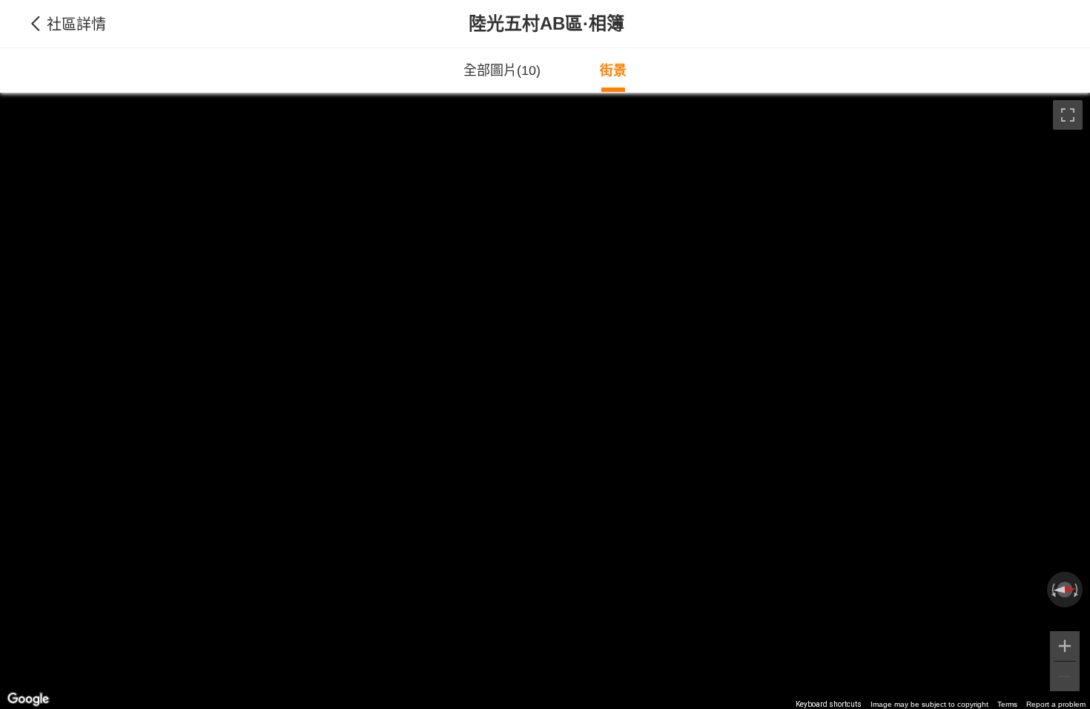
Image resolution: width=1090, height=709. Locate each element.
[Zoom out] (1065, 676)
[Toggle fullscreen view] (1068, 115)
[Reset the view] (1064, 589)
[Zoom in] (1065, 646)
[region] (545, 401)
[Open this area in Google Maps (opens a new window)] (28, 699)
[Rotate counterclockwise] (1052, 589)
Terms (1007, 704)
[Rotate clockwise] (1077, 589)
